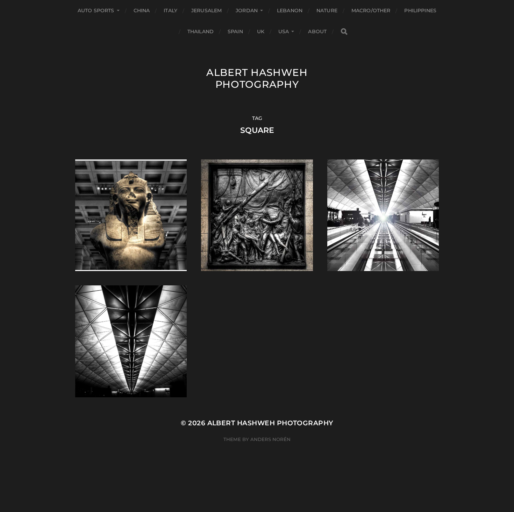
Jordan (247, 10)
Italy (170, 10)
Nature (326, 10)
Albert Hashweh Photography (257, 78)
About (317, 31)
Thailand (200, 31)
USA (283, 31)
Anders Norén (270, 439)
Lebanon (289, 10)
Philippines (420, 10)
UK (260, 31)
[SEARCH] (344, 31)
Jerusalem (206, 10)
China (142, 10)
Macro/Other (371, 10)
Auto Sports (96, 10)
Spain (235, 31)
